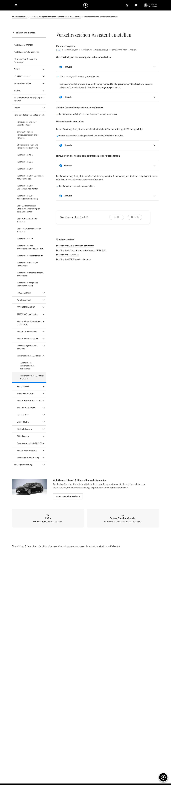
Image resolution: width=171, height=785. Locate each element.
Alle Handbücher (19, 16)
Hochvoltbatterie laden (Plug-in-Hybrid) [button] (28, 99)
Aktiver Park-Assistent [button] (27, 450)
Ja (115, 217)
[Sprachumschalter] (127, 5)
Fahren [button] (17, 69)
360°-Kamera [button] (23, 436)
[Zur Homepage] (85, 5)
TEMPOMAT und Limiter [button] (27, 314)
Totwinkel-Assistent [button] (26, 393)
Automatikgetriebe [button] (22, 83)
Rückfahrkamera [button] (24, 429)
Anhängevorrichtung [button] (23, 464)
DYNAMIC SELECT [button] (22, 76)
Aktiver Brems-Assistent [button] (28, 338)
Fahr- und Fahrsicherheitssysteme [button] (29, 115)
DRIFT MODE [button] (23, 422)
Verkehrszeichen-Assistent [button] (29, 355)
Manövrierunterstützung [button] (28, 457)
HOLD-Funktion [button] (24, 293)
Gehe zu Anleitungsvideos (68, 496)
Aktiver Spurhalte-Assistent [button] (29, 400)
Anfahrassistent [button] (24, 300)
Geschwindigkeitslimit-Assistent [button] (27, 347)
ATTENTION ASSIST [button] (26, 307)
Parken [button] (17, 107)
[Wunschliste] (136, 5)
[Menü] (16, 5)
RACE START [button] (22, 414)
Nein (133, 217)
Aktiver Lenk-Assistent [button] (27, 331)
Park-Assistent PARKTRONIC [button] (29, 443)
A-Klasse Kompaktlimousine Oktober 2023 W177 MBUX (55, 16)
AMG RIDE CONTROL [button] (26, 407)
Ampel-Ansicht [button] (23, 386)
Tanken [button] (17, 90)
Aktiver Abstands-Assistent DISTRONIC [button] (29, 323)
